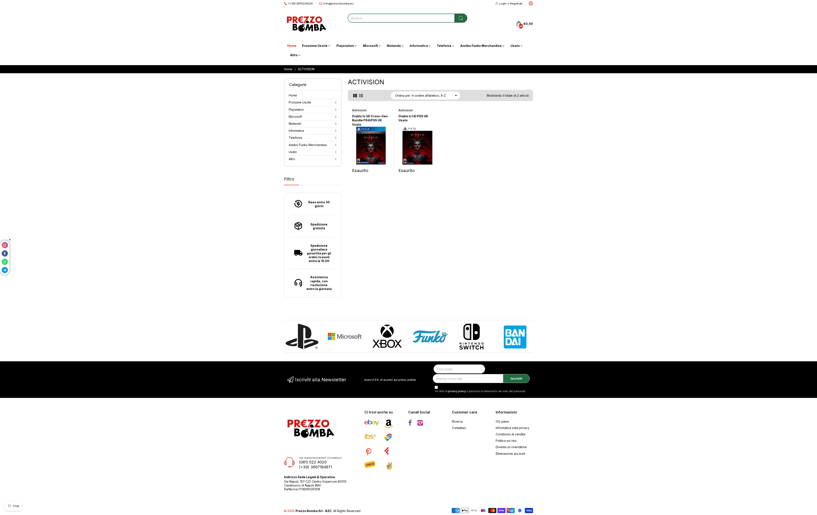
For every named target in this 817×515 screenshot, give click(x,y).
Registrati (516, 3)
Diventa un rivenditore (511, 447)
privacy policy (457, 391)
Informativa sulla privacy (512, 428)
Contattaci (459, 428)
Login (503, 3)
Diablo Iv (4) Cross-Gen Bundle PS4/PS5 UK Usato (370, 120)
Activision (359, 110)
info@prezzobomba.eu (338, 3)
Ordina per (402, 95)
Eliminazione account (510, 453)
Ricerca (457, 421)
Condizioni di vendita (510, 434)
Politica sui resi (506, 440)
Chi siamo (502, 421)
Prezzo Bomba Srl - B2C (314, 511)
